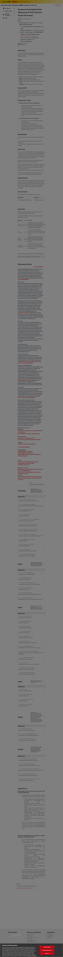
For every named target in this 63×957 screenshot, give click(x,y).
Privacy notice (29, 955)
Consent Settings (47, 947)
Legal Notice (34, 955)
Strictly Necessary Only (47, 950)
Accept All (47, 953)
